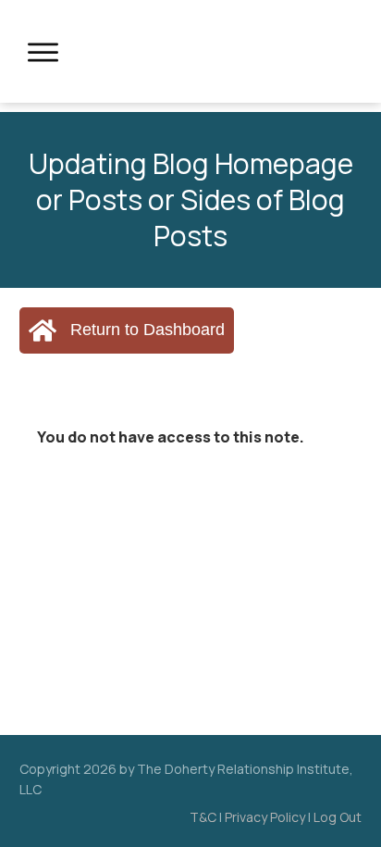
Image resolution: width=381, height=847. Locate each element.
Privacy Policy (265, 817)
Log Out (337, 817)
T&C (203, 817)
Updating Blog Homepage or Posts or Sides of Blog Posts (191, 199)
